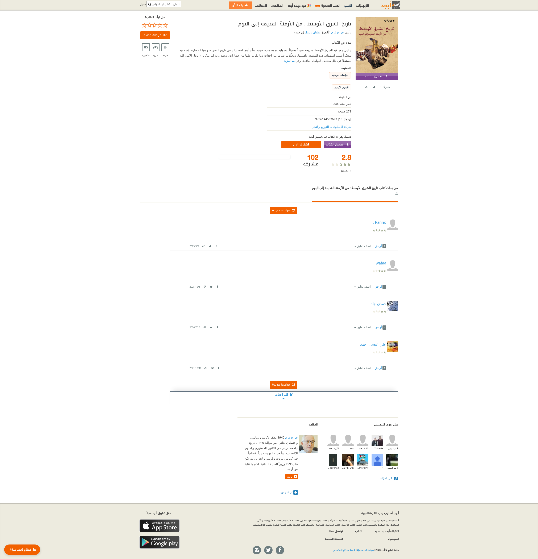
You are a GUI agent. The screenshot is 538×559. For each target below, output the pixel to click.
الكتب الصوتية (328, 5)
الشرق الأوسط (341, 87)
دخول (143, 4)
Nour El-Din (348, 467)
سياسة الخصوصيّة (365, 550)
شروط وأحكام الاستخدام (344, 550)
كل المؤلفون (286, 492)
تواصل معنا (336, 531)
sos (352, 448)
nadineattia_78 (333, 448)
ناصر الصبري (392, 467)
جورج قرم (337, 32)
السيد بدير (393, 448)
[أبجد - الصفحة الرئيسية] (385, 5)
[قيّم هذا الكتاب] (155, 25)
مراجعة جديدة (152, 35)
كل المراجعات (284, 394)
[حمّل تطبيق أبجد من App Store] (159, 526)
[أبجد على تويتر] (268, 550)
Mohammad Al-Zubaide (377, 448)
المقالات (261, 5)
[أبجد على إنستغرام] (256, 550)
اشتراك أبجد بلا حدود (387, 531)
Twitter (374, 86)
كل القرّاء (386, 478)
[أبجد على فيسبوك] (279, 550)
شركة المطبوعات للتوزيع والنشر (331, 127)
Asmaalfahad (333, 467)
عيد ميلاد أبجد (299, 5)
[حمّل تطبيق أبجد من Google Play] (159, 542)
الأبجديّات (362, 5)
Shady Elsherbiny (362, 467)
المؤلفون (277, 5)
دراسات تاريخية (340, 75)
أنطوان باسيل (312, 32)
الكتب (348, 5)
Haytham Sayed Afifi (362, 448)
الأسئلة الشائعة (334, 538)
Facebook (380, 86)
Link (203, 245)
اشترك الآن (301, 144)
